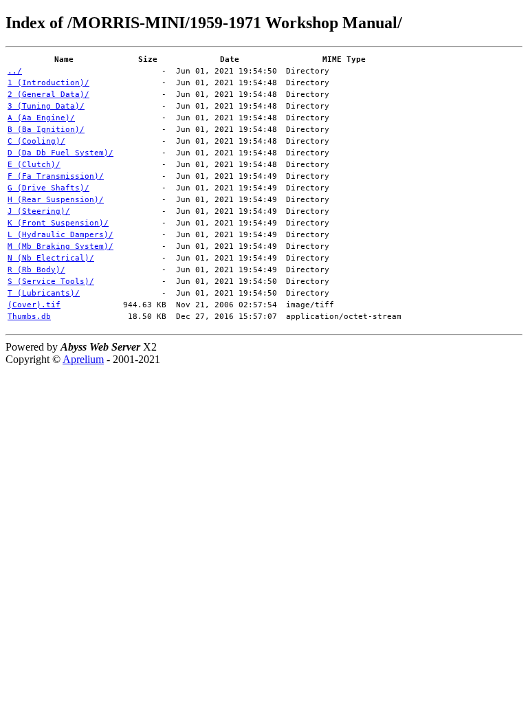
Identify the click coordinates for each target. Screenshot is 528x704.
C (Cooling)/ (36, 141)
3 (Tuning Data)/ (46, 106)
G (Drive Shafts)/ (48, 188)
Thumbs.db (29, 316)
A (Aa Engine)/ (41, 117)
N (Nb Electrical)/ (51, 258)
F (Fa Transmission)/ (56, 176)
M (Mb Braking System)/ (60, 246)
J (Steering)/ (39, 211)
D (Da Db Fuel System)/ (60, 152)
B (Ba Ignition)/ (46, 129)
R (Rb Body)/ (36, 269)
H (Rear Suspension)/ (56, 199)
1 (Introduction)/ (48, 82)
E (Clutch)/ (34, 164)
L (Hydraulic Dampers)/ (60, 234)
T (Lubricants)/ (44, 293)
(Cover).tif (34, 304)
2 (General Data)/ (48, 94)
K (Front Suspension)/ (58, 223)
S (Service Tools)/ (51, 281)
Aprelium (83, 359)
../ (15, 71)
